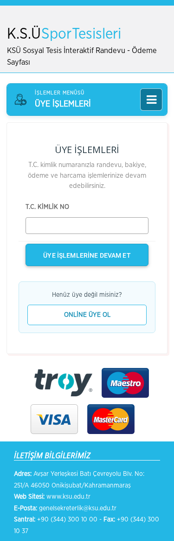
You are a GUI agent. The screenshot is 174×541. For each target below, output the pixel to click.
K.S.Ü (64, 34)
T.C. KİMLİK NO (47, 207)
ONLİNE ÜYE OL (87, 315)
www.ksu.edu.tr (68, 497)
